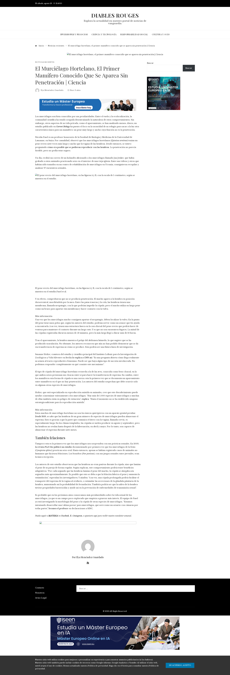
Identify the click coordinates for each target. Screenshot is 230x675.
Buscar (150, 63)
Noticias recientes (44, 62)
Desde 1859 (40, 416)
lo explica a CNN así (82, 357)
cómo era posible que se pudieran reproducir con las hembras (78, 147)
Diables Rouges (115, 15)
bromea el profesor (58, 508)
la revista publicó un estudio (53, 447)
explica (85, 399)
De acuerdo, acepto (180, 665)
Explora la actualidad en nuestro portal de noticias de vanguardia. (115, 22)
